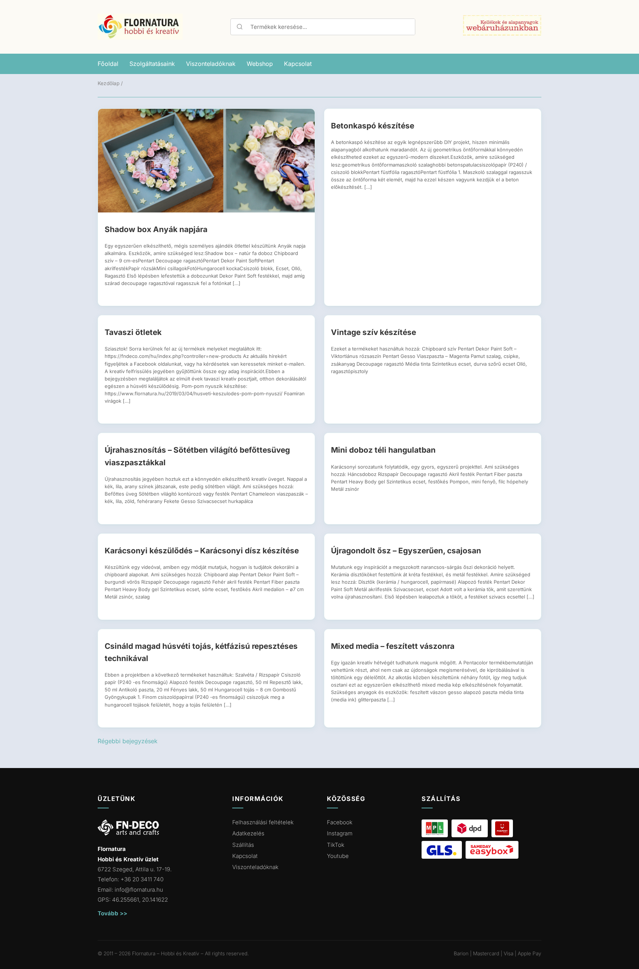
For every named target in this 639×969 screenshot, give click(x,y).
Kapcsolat (298, 63)
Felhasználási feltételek (263, 822)
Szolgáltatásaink (152, 63)
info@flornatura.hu (139, 889)
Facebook (339, 822)
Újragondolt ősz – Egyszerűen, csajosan (406, 550)
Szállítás (243, 844)
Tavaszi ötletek (133, 332)
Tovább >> (112, 913)
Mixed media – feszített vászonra (392, 646)
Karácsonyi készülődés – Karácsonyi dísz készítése (202, 550)
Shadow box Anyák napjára (156, 229)
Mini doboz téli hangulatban (383, 450)
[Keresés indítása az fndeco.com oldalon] (239, 26)
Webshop (260, 63)
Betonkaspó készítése (372, 125)
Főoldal (108, 63)
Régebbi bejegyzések (128, 741)
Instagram (339, 833)
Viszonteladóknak (211, 63)
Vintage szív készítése (373, 332)
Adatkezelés (248, 833)
